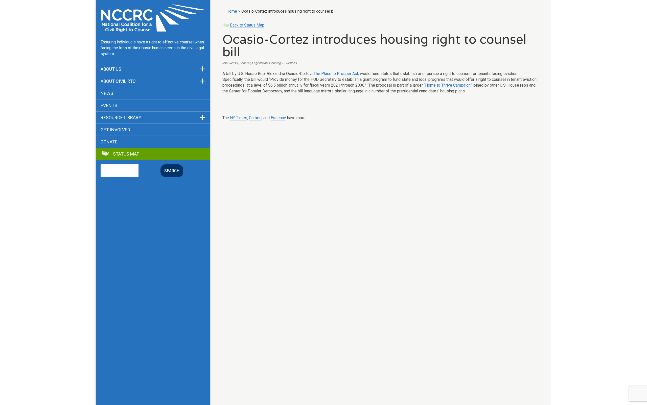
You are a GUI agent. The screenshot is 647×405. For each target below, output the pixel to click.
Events (109, 105)
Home (231, 11)
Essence (278, 117)
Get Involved (115, 129)
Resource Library (121, 117)
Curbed (255, 117)
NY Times (238, 117)
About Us (111, 69)
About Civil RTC (118, 81)
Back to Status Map (247, 25)
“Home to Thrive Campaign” (448, 85)
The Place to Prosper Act (336, 73)
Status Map (126, 154)
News (107, 93)
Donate (109, 141)
